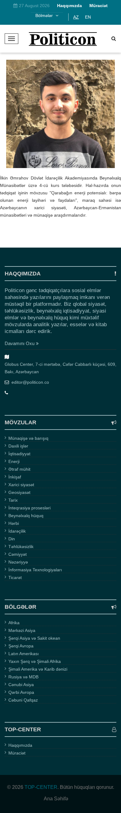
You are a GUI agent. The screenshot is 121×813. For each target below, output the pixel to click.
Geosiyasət (19, 492)
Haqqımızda (20, 745)
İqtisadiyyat (19, 453)
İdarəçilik (17, 531)
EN (88, 17)
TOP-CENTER (41, 787)
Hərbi (13, 523)
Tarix (13, 500)
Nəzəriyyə (18, 562)
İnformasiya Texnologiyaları (35, 569)
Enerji (14, 461)
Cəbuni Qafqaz (23, 700)
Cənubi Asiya (21, 684)
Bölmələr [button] (44, 15)
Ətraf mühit (19, 469)
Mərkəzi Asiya (21, 630)
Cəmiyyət (17, 554)
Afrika (14, 622)
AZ (76, 17)
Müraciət (16, 752)
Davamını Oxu (19, 343)
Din (11, 538)
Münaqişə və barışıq (28, 438)
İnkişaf (14, 476)
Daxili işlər (18, 445)
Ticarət (15, 577)
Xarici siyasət (21, 484)
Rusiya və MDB (23, 676)
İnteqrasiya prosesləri (29, 507)
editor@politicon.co (30, 382)
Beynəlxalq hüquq (25, 515)
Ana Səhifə (56, 798)
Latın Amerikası (23, 653)
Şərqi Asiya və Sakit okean (34, 638)
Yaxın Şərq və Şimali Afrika (34, 661)
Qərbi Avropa (21, 692)
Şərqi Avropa (21, 645)
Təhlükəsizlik (21, 546)
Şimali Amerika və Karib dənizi (37, 669)
